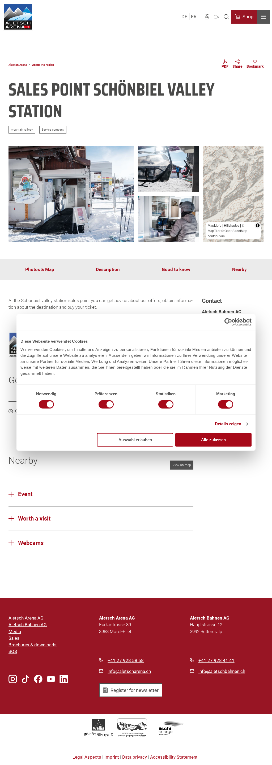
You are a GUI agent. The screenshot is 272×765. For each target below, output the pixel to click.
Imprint (111, 757)
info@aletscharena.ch (129, 671)
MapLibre (215, 225)
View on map (182, 465)
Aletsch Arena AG (26, 618)
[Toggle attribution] (257, 225)
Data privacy (134, 757)
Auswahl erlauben (135, 440)
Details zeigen (228, 424)
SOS (12, 651)
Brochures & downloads (32, 644)
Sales (13, 638)
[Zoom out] (209, 160)
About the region (43, 65)
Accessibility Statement (174, 757)
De (184, 16)
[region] (233, 194)
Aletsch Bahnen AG (27, 624)
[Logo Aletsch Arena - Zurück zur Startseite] (18, 16)
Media (14, 631)
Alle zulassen (213, 440)
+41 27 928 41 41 (216, 660)
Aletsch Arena (17, 65)
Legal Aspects (87, 757)
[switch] (106, 404)
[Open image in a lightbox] (71, 194)
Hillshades (231, 225)
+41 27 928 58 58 (126, 660)
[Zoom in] (209, 153)
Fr (194, 16)
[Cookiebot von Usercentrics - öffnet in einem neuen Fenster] (228, 322)
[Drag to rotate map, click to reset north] (209, 168)
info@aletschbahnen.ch (221, 671)
